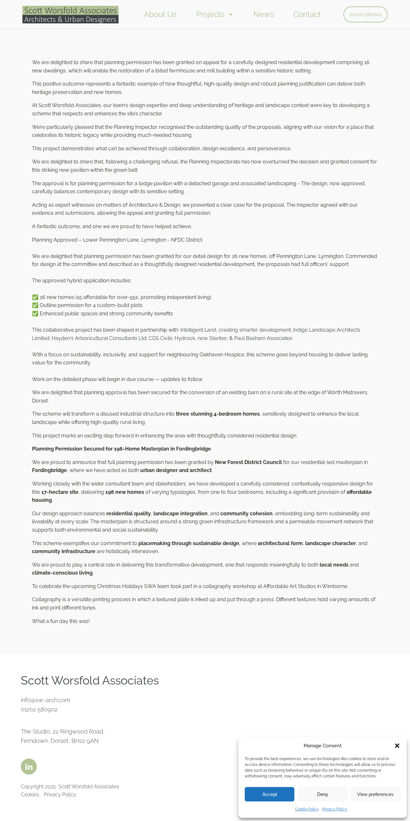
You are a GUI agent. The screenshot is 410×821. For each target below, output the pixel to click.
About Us (160, 14)
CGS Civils (160, 338)
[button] (397, 745)
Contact (307, 14)
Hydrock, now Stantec (201, 338)
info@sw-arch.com (45, 700)
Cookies (30, 795)
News (263, 14)
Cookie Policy (307, 809)
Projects (210, 14)
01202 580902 (365, 14)
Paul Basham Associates (263, 338)
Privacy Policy (334, 809)
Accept (269, 794)
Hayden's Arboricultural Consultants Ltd (99, 338)
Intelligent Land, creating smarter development (235, 330)
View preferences (375, 794)
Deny (322, 794)
